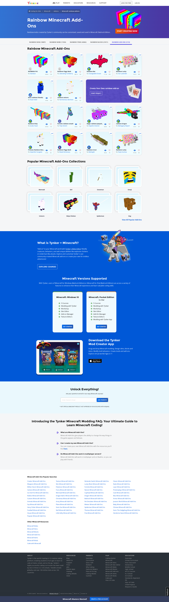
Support (102, 3)
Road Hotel (33, 100)
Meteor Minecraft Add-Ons (93, 504)
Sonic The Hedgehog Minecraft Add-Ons (126, 510)
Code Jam (109, 578)
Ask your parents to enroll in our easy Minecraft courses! (84, 394)
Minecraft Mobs (32, 526)
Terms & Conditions (42, 593)
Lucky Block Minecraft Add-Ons (95, 484)
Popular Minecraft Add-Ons (36, 516)
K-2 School (128, 574)
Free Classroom (130, 563)
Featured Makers (92, 569)
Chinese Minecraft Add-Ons (122, 507)
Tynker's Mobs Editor (73, 249)
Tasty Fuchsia (122, 152)
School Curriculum (131, 560)
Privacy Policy (53, 593)
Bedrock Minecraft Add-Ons (93, 498)
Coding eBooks (71, 574)
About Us (69, 560)
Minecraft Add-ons (112, 571)
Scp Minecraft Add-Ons (35, 504)
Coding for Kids (36, 11)
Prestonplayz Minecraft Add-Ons (124, 490)
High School (129, 569)
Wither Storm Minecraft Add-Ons (38, 487)
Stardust (33, 74)
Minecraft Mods (32, 540)
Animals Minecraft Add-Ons (36, 501)
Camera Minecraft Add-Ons (36, 490)
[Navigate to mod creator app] (59, 357)
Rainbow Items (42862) (78, 42)
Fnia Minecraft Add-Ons (92, 513)
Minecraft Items (32, 538)
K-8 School (128, 576)
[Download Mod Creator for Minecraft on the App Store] (95, 361)
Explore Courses (47, 266)
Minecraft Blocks (33, 532)
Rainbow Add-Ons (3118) (121, 42)
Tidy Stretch (63, 126)
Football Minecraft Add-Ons (36, 510)
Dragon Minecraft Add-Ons (93, 496)
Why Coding (90, 567)
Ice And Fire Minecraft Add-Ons (37, 493)
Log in (137, 3)
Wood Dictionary (64, 152)
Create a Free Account (99, 599)
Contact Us (84, 593)
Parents (66, 3)
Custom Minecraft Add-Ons (36, 498)
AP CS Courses (130, 571)
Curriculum (90, 560)
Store (68, 576)
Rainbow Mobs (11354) (58, 42)
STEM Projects (130, 585)
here (65, 449)
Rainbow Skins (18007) (37, 42)
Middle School (130, 567)
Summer (89, 576)
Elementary (129, 565)
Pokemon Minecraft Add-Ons (66, 487)
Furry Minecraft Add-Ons (64, 490)
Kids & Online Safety (66, 593)
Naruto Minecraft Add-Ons (93, 490)
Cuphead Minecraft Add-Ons (94, 493)
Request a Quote (131, 587)
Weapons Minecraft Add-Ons (37, 484)
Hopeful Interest (94, 126)
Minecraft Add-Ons (33, 535)
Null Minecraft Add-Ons (64, 510)
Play (57, 3)
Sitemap (69, 571)
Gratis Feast (34, 126)
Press (68, 565)
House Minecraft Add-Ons (36, 513)
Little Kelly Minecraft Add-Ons (66, 513)
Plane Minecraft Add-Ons (64, 504)
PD (126, 580)
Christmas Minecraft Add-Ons (66, 498)
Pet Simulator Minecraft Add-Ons (95, 501)
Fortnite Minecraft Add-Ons (93, 487)
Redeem (89, 565)
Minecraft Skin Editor (113, 565)
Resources (91, 3)
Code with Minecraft (34, 543)
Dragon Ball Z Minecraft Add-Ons (67, 496)
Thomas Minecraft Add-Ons (93, 510)
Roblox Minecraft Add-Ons (36, 496)
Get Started (67, 327)
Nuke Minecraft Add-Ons (121, 484)
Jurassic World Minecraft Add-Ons (124, 501)
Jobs (67, 567)
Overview (89, 558)
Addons (56, 11)
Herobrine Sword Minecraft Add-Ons (125, 513)
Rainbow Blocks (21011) (99, 42)
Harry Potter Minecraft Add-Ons (38, 507)
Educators (78, 3)
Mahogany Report (124, 126)
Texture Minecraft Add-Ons (65, 481)
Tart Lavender (122, 74)
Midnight (92, 152)
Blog (67, 558)
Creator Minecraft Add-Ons (36, 481)
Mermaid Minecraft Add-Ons (65, 493)
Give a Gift (89, 563)
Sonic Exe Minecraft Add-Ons (66, 507)
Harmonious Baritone (66, 100)
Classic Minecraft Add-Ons (122, 481)
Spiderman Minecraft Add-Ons (94, 507)
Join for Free (126, 3)
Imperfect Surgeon (36, 152)
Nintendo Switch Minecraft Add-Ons (96, 481)
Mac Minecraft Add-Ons (121, 496)
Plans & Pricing (91, 571)
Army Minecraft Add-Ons (64, 501)
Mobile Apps (70, 569)
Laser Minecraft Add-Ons (121, 487)
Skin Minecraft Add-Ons (64, 484)
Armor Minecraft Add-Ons (122, 498)
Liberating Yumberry (66, 74)
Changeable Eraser (95, 74)
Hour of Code (110, 580)
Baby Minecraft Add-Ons (121, 504)
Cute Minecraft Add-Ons (121, 493)
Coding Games (111, 558)
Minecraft (47, 11)
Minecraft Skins (32, 529)
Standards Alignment (132, 578)
